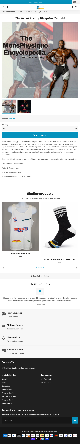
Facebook (47, 379)
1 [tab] (36, 267)
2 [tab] (38, 267)
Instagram (47, 382)
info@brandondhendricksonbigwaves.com (20, 368)
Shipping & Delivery (9, 396)
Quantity (5, 125)
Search (4, 379)
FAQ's (4, 382)
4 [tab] (43, 267)
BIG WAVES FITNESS (8, 12)
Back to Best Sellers (40, 276)
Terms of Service (8, 393)
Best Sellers (22, 12)
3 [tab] (41, 267)
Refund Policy (7, 389)
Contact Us (6, 386)
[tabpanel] (20, 230)
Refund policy (7, 403)
